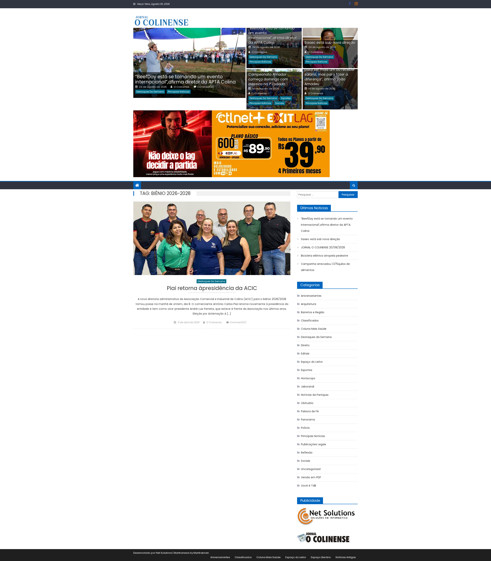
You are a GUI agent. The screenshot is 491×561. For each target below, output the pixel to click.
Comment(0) (205, 87)
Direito (305, 345)
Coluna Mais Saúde (313, 329)
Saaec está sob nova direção (330, 42)
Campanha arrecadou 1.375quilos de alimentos (325, 267)
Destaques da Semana (150, 91)
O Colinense (181, 87)
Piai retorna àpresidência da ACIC (212, 289)
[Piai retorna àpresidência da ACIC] (211, 238)
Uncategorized (310, 469)
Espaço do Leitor (312, 362)
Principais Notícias (178, 91)
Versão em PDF (311, 477)
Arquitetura (308, 304)
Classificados (310, 320)
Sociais (279, 103)
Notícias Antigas (346, 557)
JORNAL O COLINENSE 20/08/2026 (323, 247)
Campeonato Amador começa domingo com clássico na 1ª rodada (268, 79)
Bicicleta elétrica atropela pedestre (324, 256)
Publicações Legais (313, 444)
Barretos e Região (312, 312)
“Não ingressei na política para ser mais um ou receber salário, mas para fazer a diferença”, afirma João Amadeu (330, 74)
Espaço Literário (321, 557)
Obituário (307, 403)
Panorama (308, 419)
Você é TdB (308, 485)
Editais (305, 353)
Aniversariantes (311, 296)
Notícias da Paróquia (314, 395)
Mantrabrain (201, 553)
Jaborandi (307, 386)
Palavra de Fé (310, 411)
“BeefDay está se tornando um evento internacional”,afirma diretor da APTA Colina (185, 79)
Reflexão (306, 452)
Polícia (305, 428)
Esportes (286, 98)
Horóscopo (308, 378)
